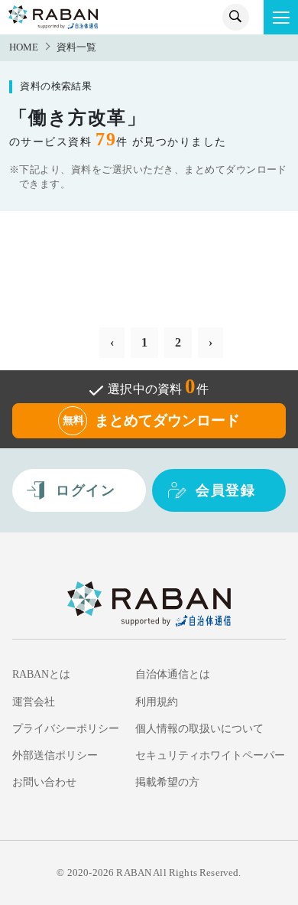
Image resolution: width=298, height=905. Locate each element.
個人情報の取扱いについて (199, 728)
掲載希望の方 (167, 782)
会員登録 (225, 490)
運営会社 (33, 701)
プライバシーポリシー (65, 728)
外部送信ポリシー (55, 755)
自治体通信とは (172, 674)
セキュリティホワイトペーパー (210, 755)
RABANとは (41, 674)
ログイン (85, 490)
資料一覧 (76, 47)
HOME (23, 47)
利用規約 (156, 701)
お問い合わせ (44, 782)
